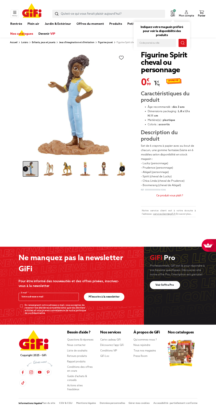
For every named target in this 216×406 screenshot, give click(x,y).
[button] (172, 14)
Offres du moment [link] (90, 24)
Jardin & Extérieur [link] (58, 24)
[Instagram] (31, 371)
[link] (116, 29)
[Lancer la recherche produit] (56, 13)
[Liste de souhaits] (121, 57)
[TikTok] (22, 382)
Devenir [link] (46, 34)
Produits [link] (115, 24)
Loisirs (24, 42)
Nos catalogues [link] (21, 34)
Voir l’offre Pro (164, 285)
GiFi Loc (104, 356)
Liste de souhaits (77, 350)
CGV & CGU (66, 403)
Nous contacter (76, 345)
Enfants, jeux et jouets (44, 42)
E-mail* (24, 293)
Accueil (14, 42)
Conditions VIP (108, 350)
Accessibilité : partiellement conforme (175, 403)
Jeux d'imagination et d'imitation (76, 42)
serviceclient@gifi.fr (164, 214)
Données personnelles (112, 403)
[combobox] (108, 14)
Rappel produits (76, 361)
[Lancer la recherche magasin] (183, 43)
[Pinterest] (48, 371)
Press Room (140, 356)
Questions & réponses (80, 339)
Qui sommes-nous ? (145, 339)
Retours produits (77, 356)
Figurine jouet (105, 42)
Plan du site (49, 403)
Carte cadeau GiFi (110, 339)
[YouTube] (39, 371)
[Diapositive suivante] (119, 169)
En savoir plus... (184, 214)
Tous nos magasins (144, 350)
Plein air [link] (33, 24)
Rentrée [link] (16, 24)
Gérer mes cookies (139, 403)
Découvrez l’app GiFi (112, 345)
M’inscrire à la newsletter (104, 296)
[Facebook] (22, 371)
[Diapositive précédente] (28, 169)
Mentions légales (86, 403)
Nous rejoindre (141, 345)
